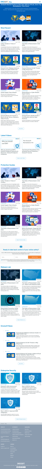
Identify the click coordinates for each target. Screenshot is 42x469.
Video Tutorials (27, 436)
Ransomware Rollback (16, 438)
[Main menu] (39, 2)
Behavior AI (14, 440)
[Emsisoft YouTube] (17, 467)
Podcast (11, 457)
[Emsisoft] (21, 463)
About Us (12, 446)
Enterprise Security (8, 370)
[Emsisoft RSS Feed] (25, 467)
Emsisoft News (4, 66)
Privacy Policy (31, 260)
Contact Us (3, 446)
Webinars (12, 455)
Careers (11, 453)
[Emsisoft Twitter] (23, 467)
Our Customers (13, 448)
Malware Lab (6, 267)
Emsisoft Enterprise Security (6, 431)
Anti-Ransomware (15, 431)
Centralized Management (16, 432)
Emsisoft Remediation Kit (5, 432)
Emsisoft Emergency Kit (5, 439)
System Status (32, 465)
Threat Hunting (15, 436)
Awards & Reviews (13, 449)
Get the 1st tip (35, 257)
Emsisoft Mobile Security (5, 441)
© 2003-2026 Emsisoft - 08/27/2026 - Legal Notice (11, 465)
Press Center (12, 451)
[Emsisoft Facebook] (21, 467)
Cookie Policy (28, 465)
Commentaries (3, 42)
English (36, 465)
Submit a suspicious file (5, 448)
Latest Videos (6, 135)
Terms (20, 465)
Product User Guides (28, 434)
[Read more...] (11, 334)
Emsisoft (4, 2)
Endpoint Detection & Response (18, 434)
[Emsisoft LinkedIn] (19, 467)
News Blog (27, 429)
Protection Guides (8, 165)
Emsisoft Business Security (5, 429)
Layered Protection (15, 429)
